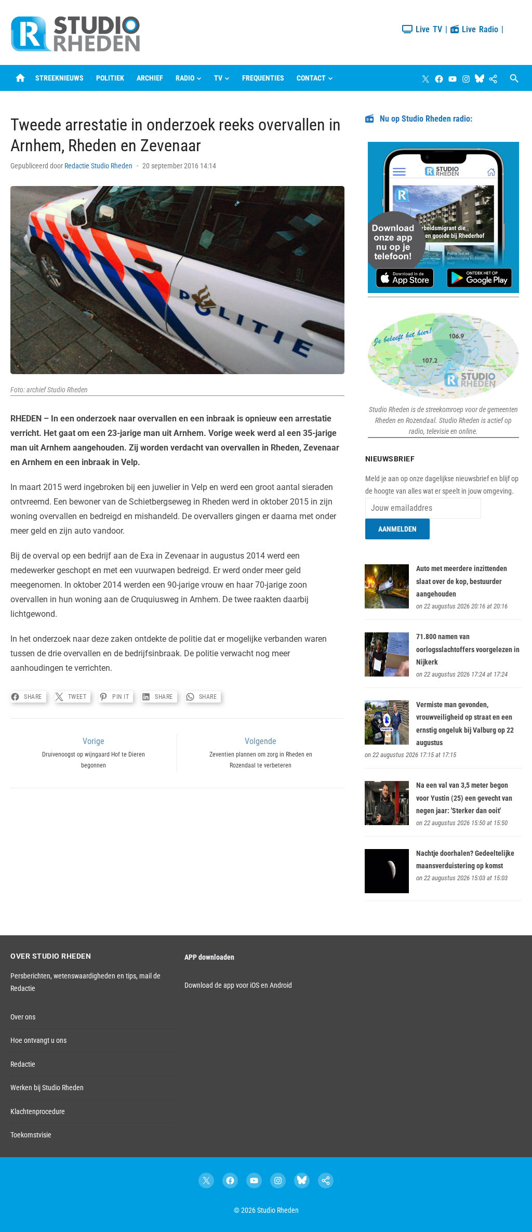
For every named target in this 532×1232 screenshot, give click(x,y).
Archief (150, 78)
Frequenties (263, 78)
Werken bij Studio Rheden (47, 1087)
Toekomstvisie (30, 1135)
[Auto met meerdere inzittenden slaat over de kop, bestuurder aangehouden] (387, 606)
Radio (185, 78)
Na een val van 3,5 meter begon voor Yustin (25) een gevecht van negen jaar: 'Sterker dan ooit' (464, 798)
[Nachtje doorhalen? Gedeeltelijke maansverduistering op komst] (387, 890)
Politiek (110, 78)
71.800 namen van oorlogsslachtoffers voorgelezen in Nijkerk (468, 649)
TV (218, 78)
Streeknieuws (59, 78)
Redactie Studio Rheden (98, 166)
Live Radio (478, 29)
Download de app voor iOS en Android (238, 985)
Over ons (22, 1017)
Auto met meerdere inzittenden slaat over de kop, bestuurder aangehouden (461, 581)
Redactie (22, 1064)
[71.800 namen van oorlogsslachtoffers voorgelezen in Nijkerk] (387, 674)
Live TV (427, 29)
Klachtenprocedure (37, 1111)
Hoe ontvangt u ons (38, 1040)
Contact (311, 78)
